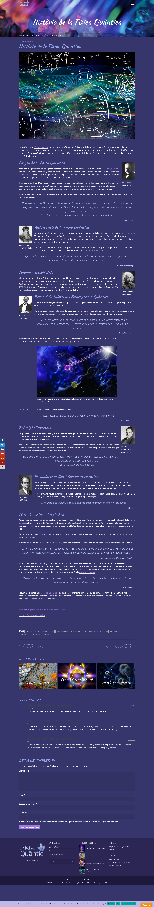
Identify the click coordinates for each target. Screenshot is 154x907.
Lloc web (23, 812)
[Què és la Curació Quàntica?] (82, 863)
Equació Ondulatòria (46, 631)
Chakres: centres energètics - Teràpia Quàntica (53, 739)
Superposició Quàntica (28, 635)
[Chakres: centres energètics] (82, 848)
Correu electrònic (28, 804)
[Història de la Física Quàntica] (82, 870)
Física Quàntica (41, 147)
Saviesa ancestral (55, 851)
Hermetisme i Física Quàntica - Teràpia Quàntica (53, 720)
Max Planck (104, 631)
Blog (68, 879)
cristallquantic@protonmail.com (119, 862)
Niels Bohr (114, 631)
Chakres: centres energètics (95, 848)
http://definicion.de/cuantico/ (32, 615)
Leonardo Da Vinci (91, 631)
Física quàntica (26, 42)
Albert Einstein (30, 631)
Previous (20, 676)
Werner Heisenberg (46, 635)
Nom (22, 795)
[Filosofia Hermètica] (82, 856)
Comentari (24, 771)
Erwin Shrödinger (62, 631)
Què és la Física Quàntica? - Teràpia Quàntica (51, 705)
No (118, 904)
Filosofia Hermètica (92, 856)
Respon (131, 705)
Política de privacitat (85, 879)
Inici (64, 879)
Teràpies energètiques (56, 855)
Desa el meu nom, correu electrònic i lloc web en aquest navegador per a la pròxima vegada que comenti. (70, 821)
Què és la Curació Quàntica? (95, 863)
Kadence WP (103, 883)
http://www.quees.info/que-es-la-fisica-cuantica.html (42, 609)
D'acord (110, 904)
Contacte (74, 879)
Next (133, 676)
